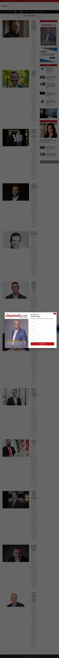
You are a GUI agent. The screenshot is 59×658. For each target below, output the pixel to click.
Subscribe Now (42, 343)
